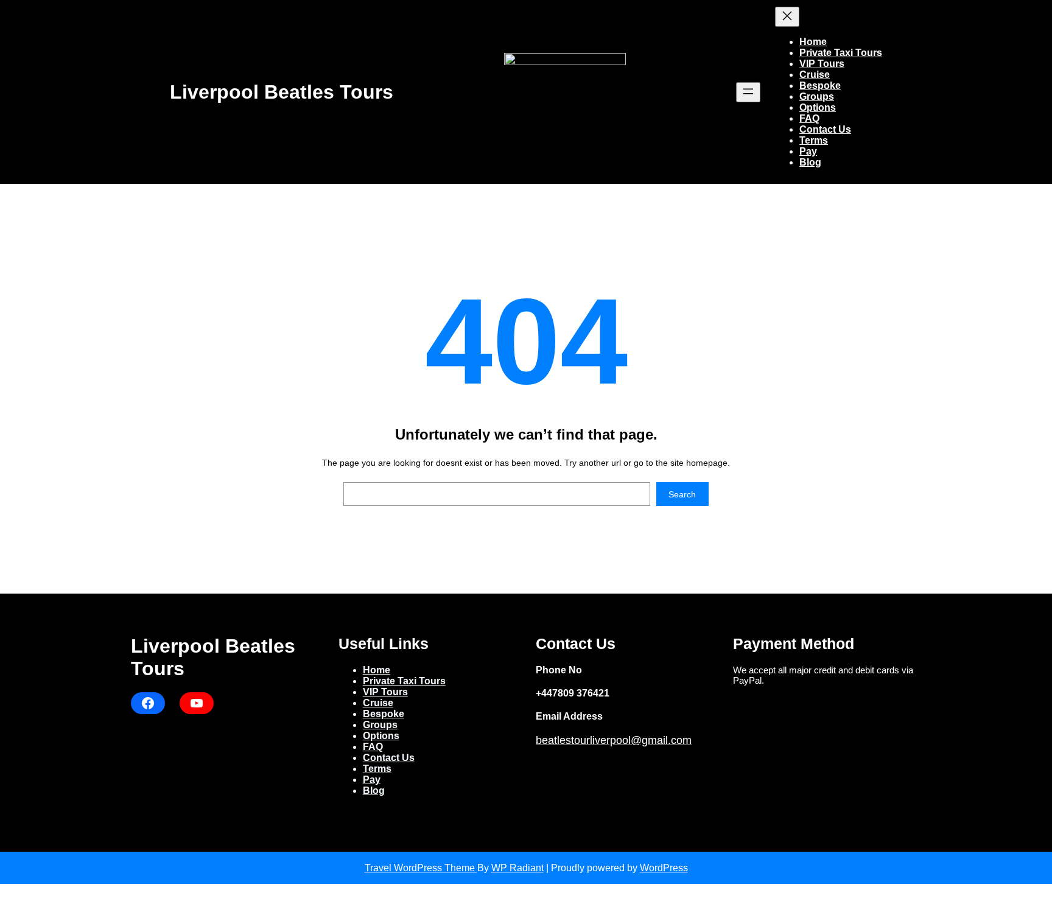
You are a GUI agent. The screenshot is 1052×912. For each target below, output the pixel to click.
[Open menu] (748, 92)
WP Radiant (517, 868)
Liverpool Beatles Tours (281, 92)
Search (682, 494)
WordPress (664, 868)
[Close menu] (787, 17)
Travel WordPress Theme (421, 868)
